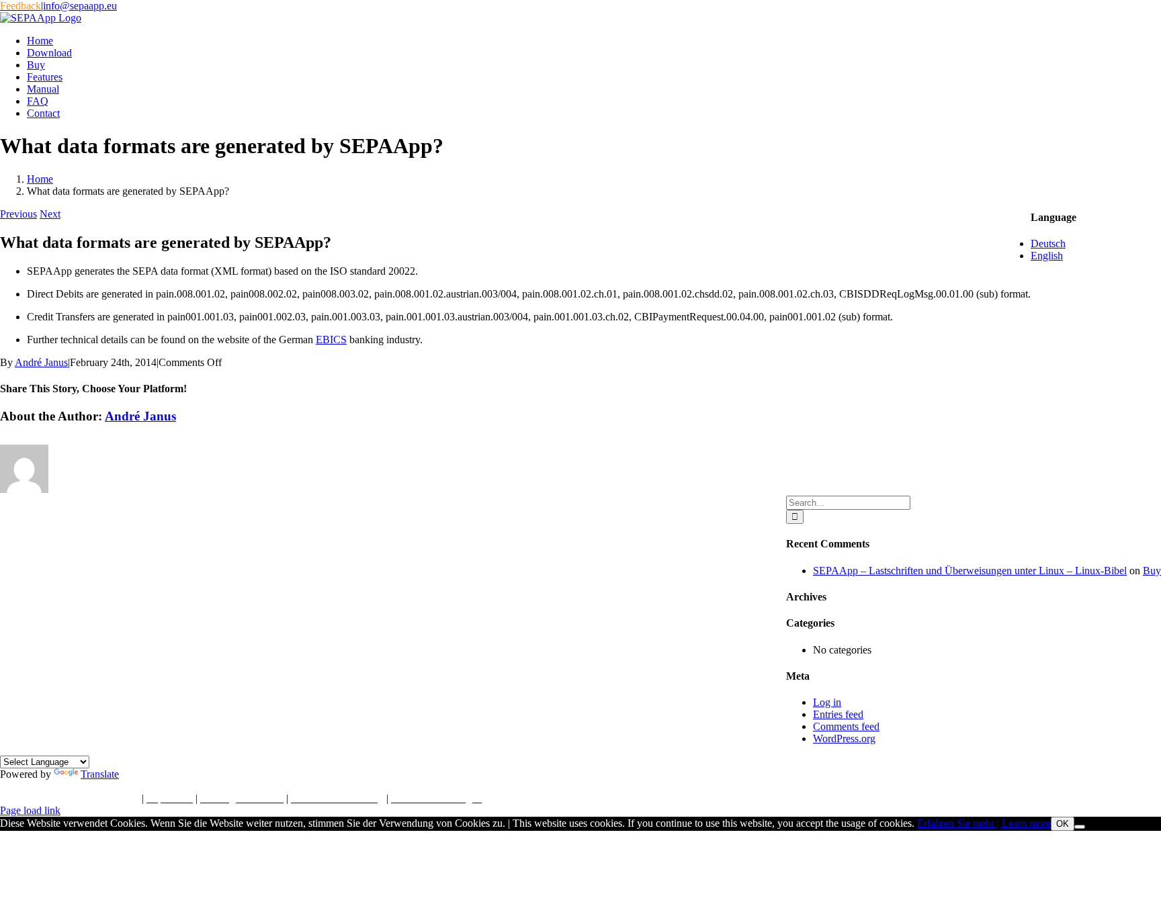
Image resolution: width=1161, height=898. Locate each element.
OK (1062, 824)
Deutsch (1048, 243)
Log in (827, 702)
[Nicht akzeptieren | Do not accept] (1079, 827)
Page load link (30, 810)
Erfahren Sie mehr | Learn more (984, 823)
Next (50, 214)
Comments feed (846, 726)
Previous (18, 214)
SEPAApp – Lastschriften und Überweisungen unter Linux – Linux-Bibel (970, 570)
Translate (100, 774)
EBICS (331, 339)
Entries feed (838, 714)
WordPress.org (844, 738)
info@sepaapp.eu (80, 5)
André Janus (41, 362)
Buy (1152, 570)
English (1047, 255)
